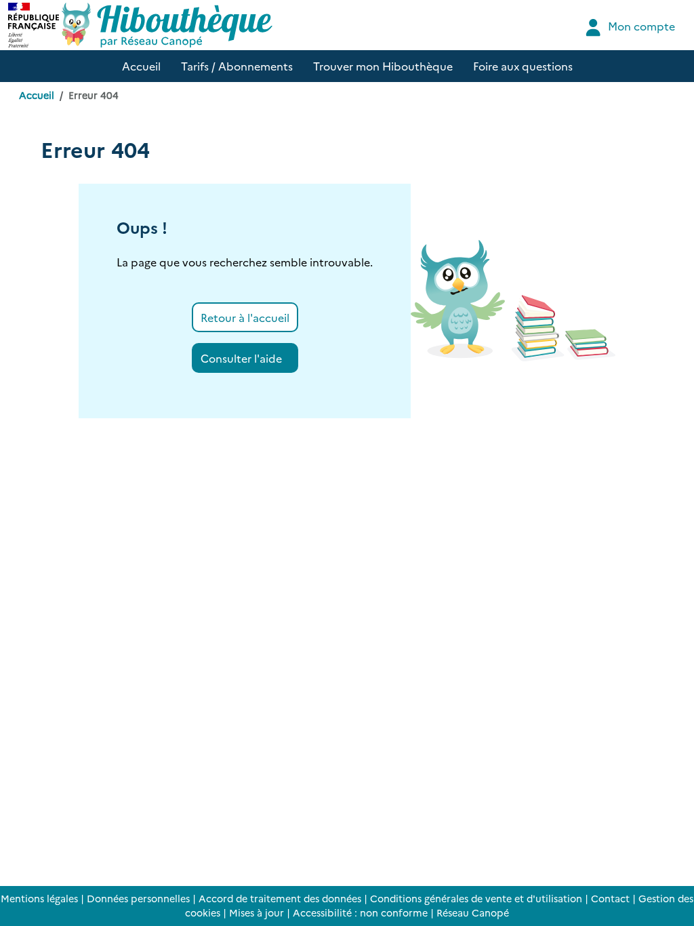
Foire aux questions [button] (523, 65)
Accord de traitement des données (280, 898)
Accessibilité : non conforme (360, 912)
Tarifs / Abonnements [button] (237, 65)
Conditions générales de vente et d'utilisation (476, 898)
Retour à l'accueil (245, 317)
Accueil (36, 95)
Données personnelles (138, 898)
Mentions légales (39, 898)
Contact (610, 898)
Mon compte (640, 25)
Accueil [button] (141, 65)
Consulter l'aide (241, 357)
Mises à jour (256, 912)
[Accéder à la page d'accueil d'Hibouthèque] (167, 25)
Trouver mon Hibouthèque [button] (383, 65)
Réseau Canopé (472, 912)
